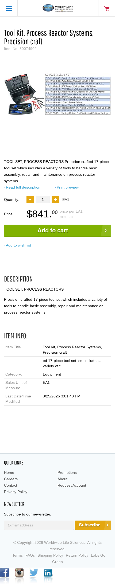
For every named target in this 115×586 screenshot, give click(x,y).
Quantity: (11, 199)
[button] (55, 199)
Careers (11, 479)
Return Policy (77, 555)
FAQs (30, 555)
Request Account (71, 485)
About (62, 479)
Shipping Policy (50, 555)
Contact (10, 485)
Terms (17, 555)
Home (9, 472)
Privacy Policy (15, 492)
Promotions (67, 472)
